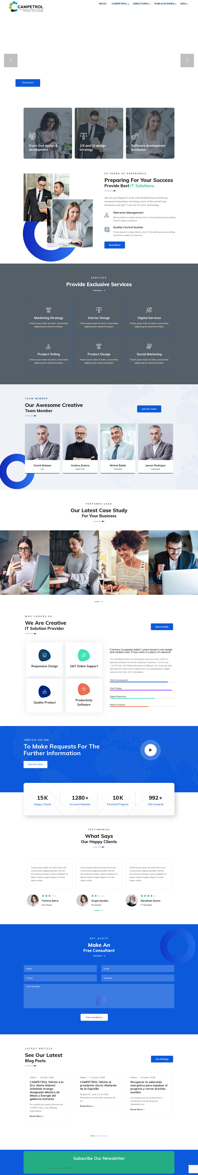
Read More (36, 1116)
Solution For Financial (74, 570)
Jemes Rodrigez (156, 465)
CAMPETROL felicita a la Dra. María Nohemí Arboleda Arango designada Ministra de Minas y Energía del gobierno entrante (46, 1090)
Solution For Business (25, 570)
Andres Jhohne (80, 465)
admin (33, 1077)
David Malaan (42, 465)
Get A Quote (144, 10)
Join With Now (35, 764)
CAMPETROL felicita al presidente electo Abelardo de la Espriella (98, 1085)
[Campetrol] (26, 6)
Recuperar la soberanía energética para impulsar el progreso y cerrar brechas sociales (148, 1087)
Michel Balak (118, 465)
